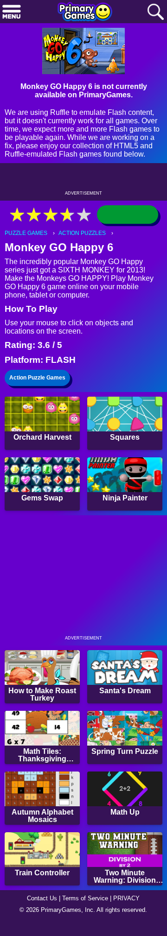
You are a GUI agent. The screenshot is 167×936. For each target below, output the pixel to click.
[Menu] (11, 12)
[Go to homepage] (85, 12)
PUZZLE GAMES (26, 233)
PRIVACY (126, 898)
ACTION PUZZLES (82, 233)
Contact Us (42, 898)
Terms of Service (85, 898)
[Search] (155, 12)
